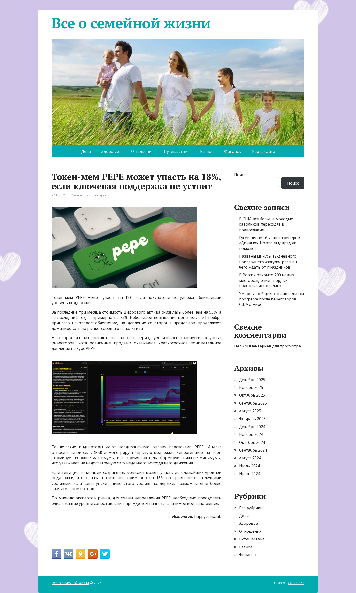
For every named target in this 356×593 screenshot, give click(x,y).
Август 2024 (250, 458)
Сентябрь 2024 (253, 450)
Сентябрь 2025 (253, 403)
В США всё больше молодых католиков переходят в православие (266, 224)
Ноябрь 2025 (251, 387)
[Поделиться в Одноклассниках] (80, 554)
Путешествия (176, 151)
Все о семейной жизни (131, 23)
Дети (86, 151)
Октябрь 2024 (252, 442)
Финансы (232, 151)
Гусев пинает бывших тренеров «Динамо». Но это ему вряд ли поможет (269, 243)
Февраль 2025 (252, 418)
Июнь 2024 (249, 473)
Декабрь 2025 (252, 379)
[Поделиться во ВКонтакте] (68, 554)
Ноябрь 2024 (251, 434)
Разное (207, 151)
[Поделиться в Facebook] (56, 554)
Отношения (142, 151)
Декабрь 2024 (252, 426)
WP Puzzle (296, 582)
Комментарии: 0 (98, 195)
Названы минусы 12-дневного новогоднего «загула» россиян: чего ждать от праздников (268, 262)
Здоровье (110, 151)
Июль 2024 (249, 466)
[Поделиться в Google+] (93, 554)
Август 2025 (250, 411)
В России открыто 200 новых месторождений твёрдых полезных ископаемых (266, 280)
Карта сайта (263, 151)
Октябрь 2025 (252, 395)
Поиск (240, 174)
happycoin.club (207, 516)
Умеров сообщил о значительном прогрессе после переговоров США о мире (271, 299)
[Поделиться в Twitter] (105, 554)
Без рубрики (251, 507)
